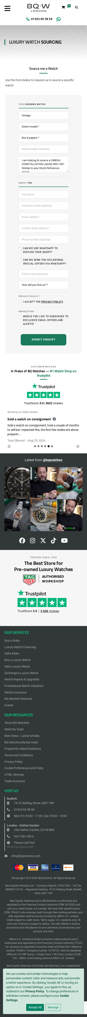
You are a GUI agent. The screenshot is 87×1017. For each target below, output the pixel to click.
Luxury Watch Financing (20, 647)
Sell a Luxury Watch (17, 666)
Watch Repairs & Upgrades (21, 679)
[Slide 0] (35, 446)
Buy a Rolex (12, 640)
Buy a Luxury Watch (17, 660)
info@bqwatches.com (25, 856)
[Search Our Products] (77, 7)
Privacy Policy (34, 991)
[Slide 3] (45, 446)
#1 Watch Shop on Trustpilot (56, 373)
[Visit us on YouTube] (64, 541)
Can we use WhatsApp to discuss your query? (40, 250)
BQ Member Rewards (18, 698)
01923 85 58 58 (41, 19)
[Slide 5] (52, 446)
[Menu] (7, 8)
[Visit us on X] (43, 541)
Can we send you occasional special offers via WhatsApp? (44, 261)
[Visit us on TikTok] (53, 541)
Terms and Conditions (18, 755)
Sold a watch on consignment (29, 419)
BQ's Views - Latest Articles (21, 736)
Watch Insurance (15, 692)
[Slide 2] (42, 446)
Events (8, 705)
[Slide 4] (49, 446)
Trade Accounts (14, 781)
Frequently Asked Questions (22, 748)
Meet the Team (14, 729)
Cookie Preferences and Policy (24, 768)
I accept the (43, 301)
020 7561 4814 (23, 836)
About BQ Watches (16, 722)
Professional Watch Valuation (23, 686)
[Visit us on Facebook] (22, 541)
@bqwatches (52, 460)
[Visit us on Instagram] (32, 541)
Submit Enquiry (43, 339)
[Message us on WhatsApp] (59, 19)
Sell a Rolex (11, 653)
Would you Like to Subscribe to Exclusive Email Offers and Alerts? (45, 320)
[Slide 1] (38, 446)
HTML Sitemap (14, 774)
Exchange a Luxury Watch (21, 673)
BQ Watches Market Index (21, 742)
